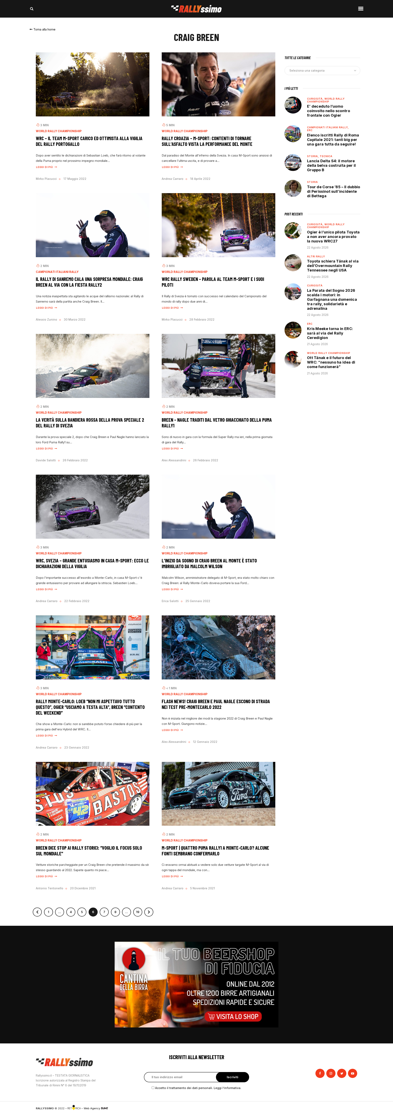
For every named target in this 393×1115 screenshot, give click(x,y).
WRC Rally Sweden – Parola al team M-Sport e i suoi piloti (213, 281)
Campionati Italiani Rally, (328, 127)
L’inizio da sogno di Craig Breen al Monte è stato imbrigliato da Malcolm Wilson (209, 563)
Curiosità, (315, 98)
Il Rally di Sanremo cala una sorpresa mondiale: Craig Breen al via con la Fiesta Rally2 (89, 281)
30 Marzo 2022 (75, 319)
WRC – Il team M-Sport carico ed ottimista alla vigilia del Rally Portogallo (89, 141)
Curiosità (315, 285)
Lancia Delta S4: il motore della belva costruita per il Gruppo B (331, 165)
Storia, (313, 156)
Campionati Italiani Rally (57, 272)
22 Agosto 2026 (318, 247)
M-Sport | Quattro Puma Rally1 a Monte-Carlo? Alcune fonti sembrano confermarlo (215, 850)
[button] (42, 29)
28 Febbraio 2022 (202, 319)
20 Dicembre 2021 (83, 888)
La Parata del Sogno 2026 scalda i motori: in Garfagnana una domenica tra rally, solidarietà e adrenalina (332, 299)
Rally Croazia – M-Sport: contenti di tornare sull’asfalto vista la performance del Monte (207, 141)
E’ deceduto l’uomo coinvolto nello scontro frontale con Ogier (328, 110)
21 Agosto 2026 (317, 344)
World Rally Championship (59, 131)
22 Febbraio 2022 (76, 601)
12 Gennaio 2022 (205, 741)
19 (139, 911)
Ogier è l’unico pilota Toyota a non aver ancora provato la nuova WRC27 (333, 236)
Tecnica (326, 156)
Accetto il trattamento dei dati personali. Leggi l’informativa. (198, 1088)
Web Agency (92, 1108)
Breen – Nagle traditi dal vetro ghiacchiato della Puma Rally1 (217, 422)
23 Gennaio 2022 (76, 747)
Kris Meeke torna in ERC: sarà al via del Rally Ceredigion (330, 333)
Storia (312, 182)
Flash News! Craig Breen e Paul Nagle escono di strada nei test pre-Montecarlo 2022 (216, 704)
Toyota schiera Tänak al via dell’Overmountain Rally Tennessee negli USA (333, 265)
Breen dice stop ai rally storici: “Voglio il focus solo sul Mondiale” (89, 850)
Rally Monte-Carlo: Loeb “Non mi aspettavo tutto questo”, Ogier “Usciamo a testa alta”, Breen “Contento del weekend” (90, 706)
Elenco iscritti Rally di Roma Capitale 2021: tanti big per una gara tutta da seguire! (333, 139)
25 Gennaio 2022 (197, 601)
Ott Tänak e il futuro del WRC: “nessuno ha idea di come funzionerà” (331, 362)
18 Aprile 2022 (200, 178)
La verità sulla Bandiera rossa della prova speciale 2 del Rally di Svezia (90, 422)
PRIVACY (351, 1108)
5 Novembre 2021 (202, 888)
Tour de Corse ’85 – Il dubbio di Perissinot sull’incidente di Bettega (333, 191)
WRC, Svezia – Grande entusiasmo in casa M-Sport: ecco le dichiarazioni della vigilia (92, 563)
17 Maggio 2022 (74, 178)
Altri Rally (316, 256)
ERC (310, 130)
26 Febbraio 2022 (75, 460)
